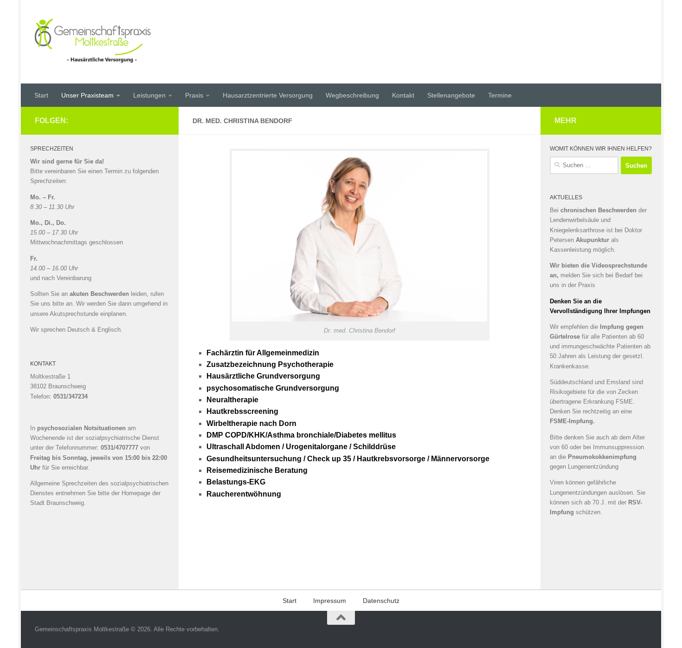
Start (41, 95)
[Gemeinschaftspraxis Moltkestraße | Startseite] (93, 42)
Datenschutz (381, 600)
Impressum (329, 600)
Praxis (194, 95)
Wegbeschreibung (352, 95)
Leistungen (149, 95)
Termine (500, 95)
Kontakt (403, 95)
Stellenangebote (451, 95)
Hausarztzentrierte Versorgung (268, 95)
